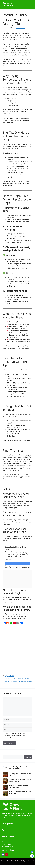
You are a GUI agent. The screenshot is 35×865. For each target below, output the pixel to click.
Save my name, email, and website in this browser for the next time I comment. (17, 736)
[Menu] (30, 4)
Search (5, 754)
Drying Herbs (9, 676)
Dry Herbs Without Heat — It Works (17, 678)
